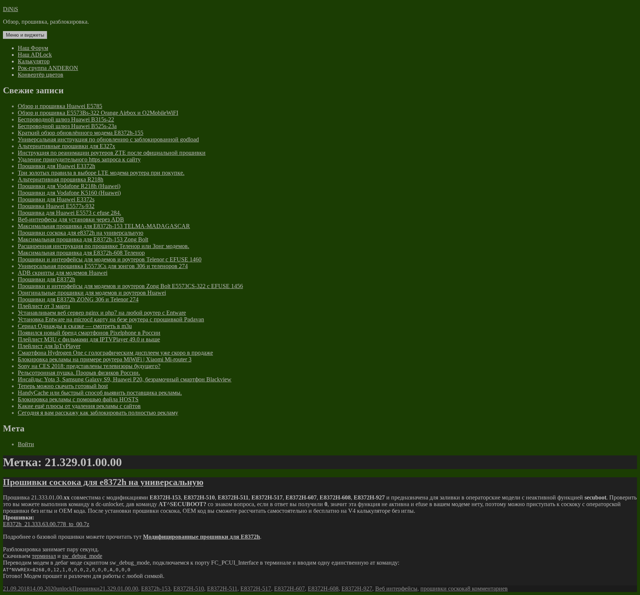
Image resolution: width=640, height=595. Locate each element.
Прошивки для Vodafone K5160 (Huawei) (69, 193)
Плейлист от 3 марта (44, 306)
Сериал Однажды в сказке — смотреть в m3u (75, 326)
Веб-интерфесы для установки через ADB (71, 219)
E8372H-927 (356, 588)
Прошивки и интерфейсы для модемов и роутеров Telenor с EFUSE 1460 (109, 259)
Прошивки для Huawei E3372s (56, 199)
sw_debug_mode (82, 556)
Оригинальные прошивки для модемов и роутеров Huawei (92, 293)
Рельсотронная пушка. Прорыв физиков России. (79, 373)
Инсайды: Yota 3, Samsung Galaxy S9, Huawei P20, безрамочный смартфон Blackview (124, 379)
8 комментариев (487, 588)
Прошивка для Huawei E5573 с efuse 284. (69, 213)
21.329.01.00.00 (119, 588)
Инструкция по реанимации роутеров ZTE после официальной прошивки (112, 153)
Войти (26, 444)
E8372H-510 (188, 588)
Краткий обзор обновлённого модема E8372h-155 (80, 133)
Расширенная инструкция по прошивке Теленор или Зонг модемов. (103, 246)
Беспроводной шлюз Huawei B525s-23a (67, 126)
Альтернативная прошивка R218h (60, 179)
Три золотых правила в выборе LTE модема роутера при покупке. (101, 173)
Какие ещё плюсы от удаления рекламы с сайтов (79, 406)
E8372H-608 (323, 588)
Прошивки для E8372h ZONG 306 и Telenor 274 (78, 299)
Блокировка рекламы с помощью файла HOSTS (78, 399)
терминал (44, 556)
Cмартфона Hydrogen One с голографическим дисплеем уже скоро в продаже (115, 353)
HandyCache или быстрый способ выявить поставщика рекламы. (100, 393)
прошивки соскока (443, 588)
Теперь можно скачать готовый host (63, 386)
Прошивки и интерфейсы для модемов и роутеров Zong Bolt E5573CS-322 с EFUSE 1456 (130, 286)
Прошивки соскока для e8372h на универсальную (80, 233)
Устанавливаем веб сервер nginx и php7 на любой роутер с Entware (102, 313)
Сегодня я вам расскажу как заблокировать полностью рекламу (98, 413)
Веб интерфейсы (396, 588)
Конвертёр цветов (40, 74)
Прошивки (86, 588)
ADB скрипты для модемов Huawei (62, 273)
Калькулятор (34, 61)
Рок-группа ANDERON (48, 68)
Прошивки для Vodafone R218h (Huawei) (69, 186)
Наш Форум (33, 48)
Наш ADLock (35, 54)
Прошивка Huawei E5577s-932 (56, 206)
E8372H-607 (289, 588)
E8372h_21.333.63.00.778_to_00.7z (46, 524)
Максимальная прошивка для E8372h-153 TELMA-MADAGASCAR (104, 226)
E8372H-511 (222, 588)
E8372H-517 (255, 588)
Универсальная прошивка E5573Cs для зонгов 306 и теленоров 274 (103, 266)
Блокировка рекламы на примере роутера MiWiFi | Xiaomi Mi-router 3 (104, 359)
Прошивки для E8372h (46, 279)
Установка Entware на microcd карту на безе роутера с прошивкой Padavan (111, 319)
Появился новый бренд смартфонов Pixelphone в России (89, 333)
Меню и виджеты (25, 35)
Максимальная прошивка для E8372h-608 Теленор (81, 253)
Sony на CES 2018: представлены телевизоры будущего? (89, 366)
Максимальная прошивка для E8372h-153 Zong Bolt (83, 239)
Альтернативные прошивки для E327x (66, 146)
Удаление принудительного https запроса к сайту (79, 159)
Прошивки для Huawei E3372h (56, 166)
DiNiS (10, 9)
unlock (64, 588)
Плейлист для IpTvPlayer (49, 346)
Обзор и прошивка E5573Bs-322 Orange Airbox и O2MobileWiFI (98, 113)
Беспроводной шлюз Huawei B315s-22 (66, 119)
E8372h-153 (155, 588)
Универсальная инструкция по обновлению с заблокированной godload (108, 139)
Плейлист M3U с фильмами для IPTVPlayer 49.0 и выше (89, 339)
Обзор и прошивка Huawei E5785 (60, 106)
